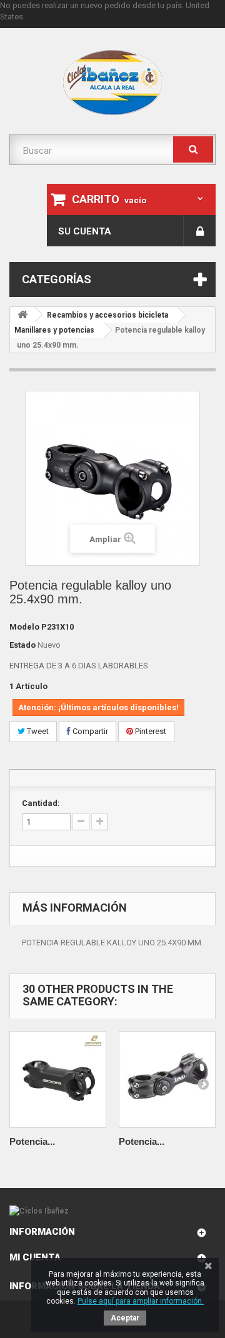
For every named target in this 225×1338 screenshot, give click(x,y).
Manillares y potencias (54, 330)
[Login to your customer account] (200, 230)
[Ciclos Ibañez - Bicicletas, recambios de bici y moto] (112, 82)
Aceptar (125, 1318)
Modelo (24, 626)
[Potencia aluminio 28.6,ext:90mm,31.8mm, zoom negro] (57, 1079)
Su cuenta (84, 231)
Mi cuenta (35, 1257)
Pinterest (149, 731)
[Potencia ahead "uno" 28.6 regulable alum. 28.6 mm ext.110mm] (167, 1079)
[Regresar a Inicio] (22, 315)
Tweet (37, 731)
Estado (22, 645)
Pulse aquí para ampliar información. (141, 1301)
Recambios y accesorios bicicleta (107, 315)
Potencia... (32, 1141)
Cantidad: (41, 803)
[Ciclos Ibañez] (112, 1211)
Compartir (89, 731)
